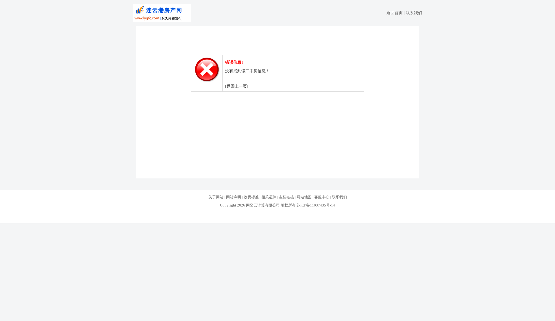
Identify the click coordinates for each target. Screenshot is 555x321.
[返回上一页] (236, 86)
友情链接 (286, 197)
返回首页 (394, 13)
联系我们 (414, 13)
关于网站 (215, 197)
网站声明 (233, 197)
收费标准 (251, 197)
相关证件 (268, 197)
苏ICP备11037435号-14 (316, 205)
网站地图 (304, 197)
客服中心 (321, 197)
